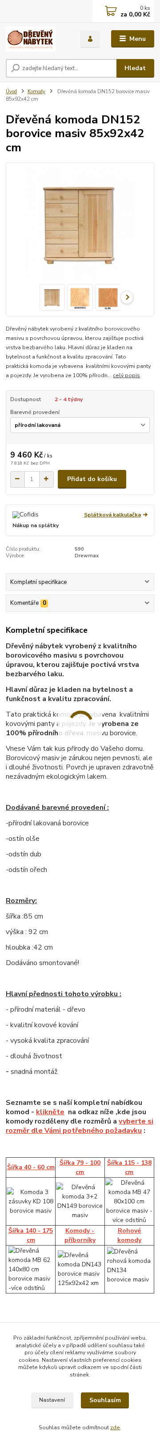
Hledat (135, 68)
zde (115, 1427)
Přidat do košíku (92, 479)
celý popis (126, 375)
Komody (36, 91)
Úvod (11, 91)
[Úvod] (37, 39)
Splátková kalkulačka (112, 514)
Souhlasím (105, 1400)
